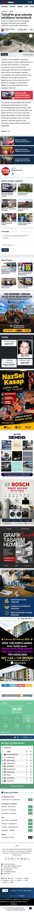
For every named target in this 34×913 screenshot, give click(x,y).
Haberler (4, 11)
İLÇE (26, 6)
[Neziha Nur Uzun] (5, 171)
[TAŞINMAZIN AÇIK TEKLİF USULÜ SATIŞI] (8, 267)
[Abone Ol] (28, 54)
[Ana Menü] (31, 2)
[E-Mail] (12, 173)
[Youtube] (21, 858)
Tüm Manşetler (8, 870)
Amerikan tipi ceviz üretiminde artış (23, 194)
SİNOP (12, 882)
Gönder (5, 250)
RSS (6, 890)
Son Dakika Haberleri (10, 872)
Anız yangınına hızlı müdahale (23, 209)
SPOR (26, 880)
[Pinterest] (12, 858)
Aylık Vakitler (6, 732)
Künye (12, 878)
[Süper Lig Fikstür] (32, 792)
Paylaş (5, 54)
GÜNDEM (4, 6)
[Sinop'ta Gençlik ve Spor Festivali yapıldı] (25, 217)
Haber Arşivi (7, 873)
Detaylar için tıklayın (17, 786)
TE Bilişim (21, 896)
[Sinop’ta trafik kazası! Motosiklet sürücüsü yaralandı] (8, 188)
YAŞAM (5, 882)
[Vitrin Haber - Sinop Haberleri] (7, 2)
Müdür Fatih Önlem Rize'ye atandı (6, 287)
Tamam (13, 904)
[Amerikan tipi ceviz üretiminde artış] (25, 188)
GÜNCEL (20, 6)
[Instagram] (15, 858)
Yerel (11, 11)
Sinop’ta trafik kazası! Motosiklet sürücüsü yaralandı (7, 195)
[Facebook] (5, 858)
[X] (8, 858)
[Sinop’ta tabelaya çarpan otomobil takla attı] (25, 281)
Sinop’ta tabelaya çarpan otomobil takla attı (25, 287)
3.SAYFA (12, 6)
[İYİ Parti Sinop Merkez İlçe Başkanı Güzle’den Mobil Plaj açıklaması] (25, 267)
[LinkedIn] (18, 858)
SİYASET (19, 880)
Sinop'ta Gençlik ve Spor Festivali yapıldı (24, 223)
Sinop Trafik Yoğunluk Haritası (12, 866)
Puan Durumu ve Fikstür (10, 868)
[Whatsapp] (28, 858)
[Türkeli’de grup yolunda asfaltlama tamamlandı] (17, 42)
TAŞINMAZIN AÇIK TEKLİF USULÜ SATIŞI (8, 272)
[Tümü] (32, 260)
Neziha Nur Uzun (16, 170)
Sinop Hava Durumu (9, 864)
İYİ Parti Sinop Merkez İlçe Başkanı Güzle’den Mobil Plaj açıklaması (25, 273)
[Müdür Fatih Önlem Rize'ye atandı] (8, 281)
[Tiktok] (25, 858)
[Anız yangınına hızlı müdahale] (25, 203)
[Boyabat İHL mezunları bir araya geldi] (8, 203)
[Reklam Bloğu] (17, 312)
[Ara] (29, 2)
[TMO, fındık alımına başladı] (8, 217)
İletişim (5, 878)
